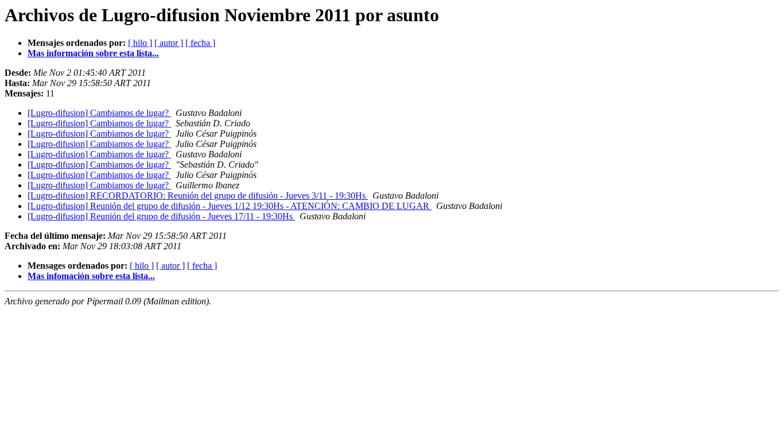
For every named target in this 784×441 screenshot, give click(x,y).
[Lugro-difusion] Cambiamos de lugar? (99, 113)
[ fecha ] (200, 43)
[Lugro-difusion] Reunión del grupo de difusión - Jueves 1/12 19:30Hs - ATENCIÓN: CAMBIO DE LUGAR (230, 206)
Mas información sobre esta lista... (93, 53)
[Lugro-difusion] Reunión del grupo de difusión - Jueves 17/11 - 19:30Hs (161, 216)
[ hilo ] (140, 43)
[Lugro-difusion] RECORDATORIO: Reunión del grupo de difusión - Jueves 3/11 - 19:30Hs (198, 195)
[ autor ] (168, 43)
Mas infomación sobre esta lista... (91, 276)
